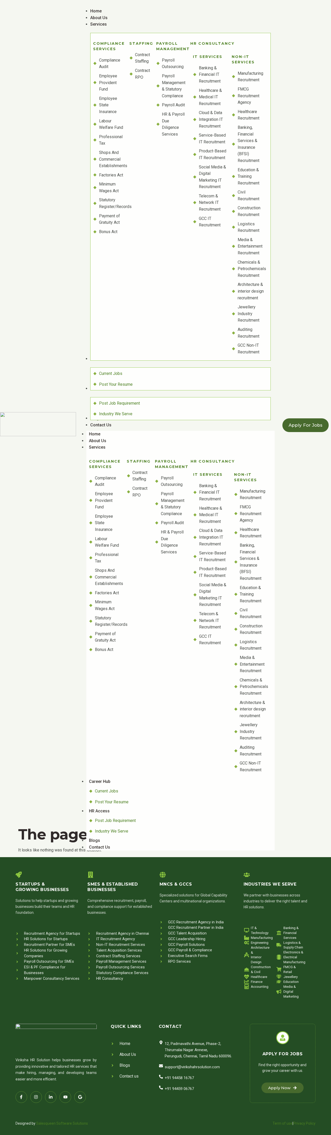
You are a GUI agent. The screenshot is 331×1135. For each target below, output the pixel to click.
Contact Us (99, 847)
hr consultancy (212, 43)
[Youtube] (65, 1097)
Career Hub (99, 781)
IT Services (207, 56)
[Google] (80, 1097)
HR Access (99, 810)
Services (97, 447)
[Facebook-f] (21, 1097)
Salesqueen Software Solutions (62, 1123)
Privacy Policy (304, 1123)
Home (94, 434)
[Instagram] (36, 1097)
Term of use (282, 1123)
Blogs (94, 840)
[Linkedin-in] (51, 1097)
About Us (97, 440)
